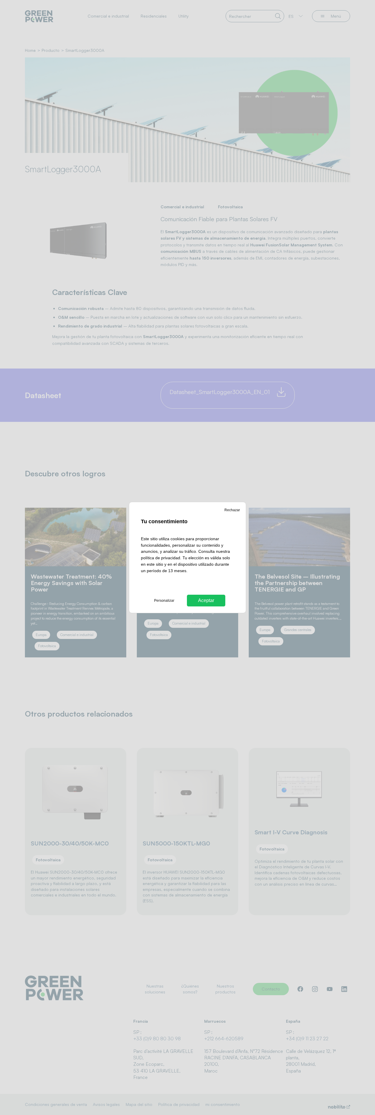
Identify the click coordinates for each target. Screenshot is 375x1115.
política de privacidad (160, 557)
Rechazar (232, 510)
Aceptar (206, 600)
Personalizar (164, 601)
